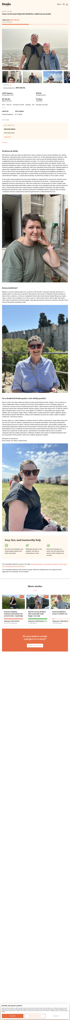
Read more (7, 137)
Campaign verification (42, 104)
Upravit (56, 1016)
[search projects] (64, 4)
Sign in (59, 4)
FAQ (33, 104)
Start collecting (35, 645)
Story (3, 104)
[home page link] (6, 4)
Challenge (28, 104)
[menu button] (67, 5)
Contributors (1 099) (18, 104)
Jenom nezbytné (35, 1016)
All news (4, 142)
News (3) (9, 104)
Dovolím (13, 1016)
